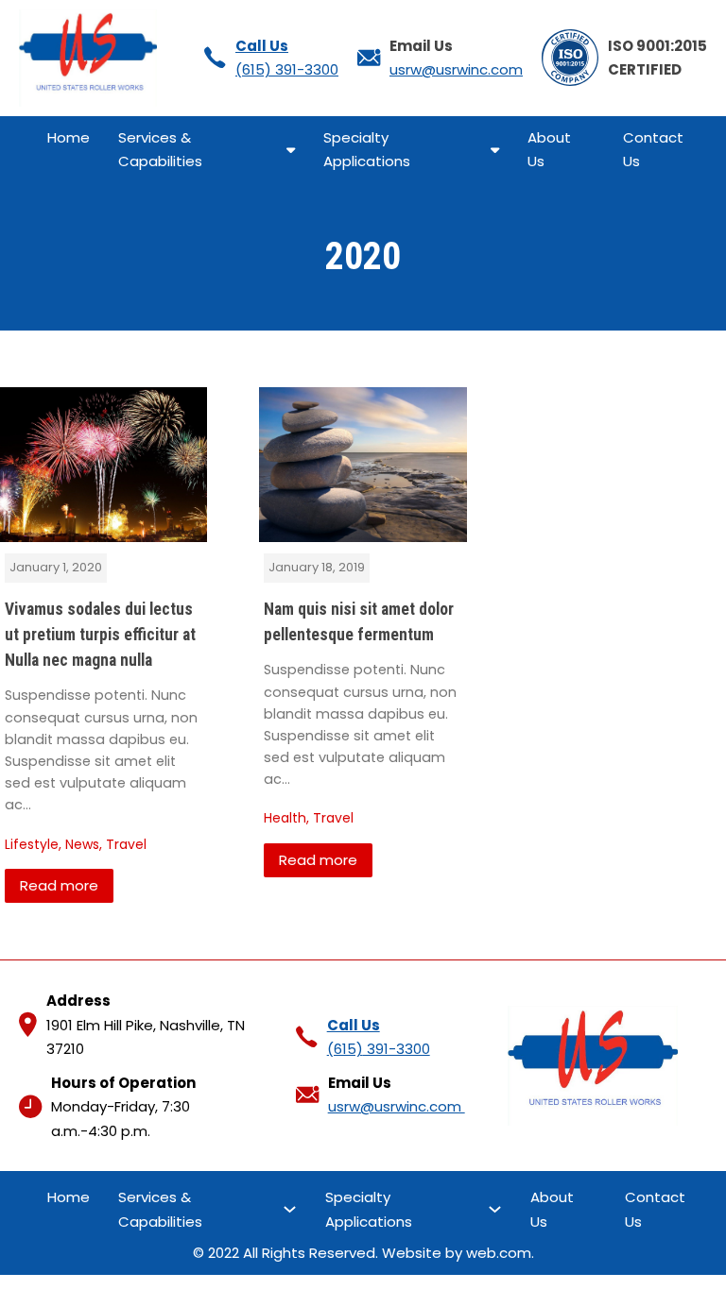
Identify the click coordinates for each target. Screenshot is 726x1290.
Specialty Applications (368, 149)
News (82, 844)
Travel (126, 844)
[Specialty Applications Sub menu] (495, 150)
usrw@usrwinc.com (456, 69)
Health (285, 817)
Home (68, 137)
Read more (59, 885)
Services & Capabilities (160, 149)
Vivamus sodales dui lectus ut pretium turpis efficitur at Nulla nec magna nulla (100, 635)
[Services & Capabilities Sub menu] (290, 150)
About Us (549, 149)
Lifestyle (32, 844)
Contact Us (653, 149)
